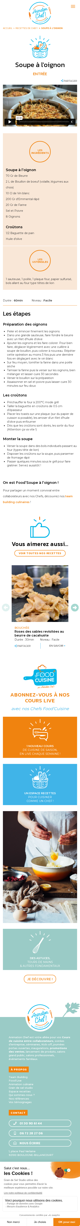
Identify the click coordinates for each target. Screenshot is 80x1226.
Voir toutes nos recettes (40, 553)
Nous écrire (29, 1143)
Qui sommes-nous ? (22, 1094)
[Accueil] (40, 13)
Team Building (18, 1077)
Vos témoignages (20, 1102)
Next (75, 607)
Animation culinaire (21, 1084)
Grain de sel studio (21, 1087)
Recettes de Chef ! (27, 28)
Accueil (7, 28)
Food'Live (15, 1080)
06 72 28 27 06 (31, 1133)
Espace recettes (20, 1091)
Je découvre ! (40, 979)
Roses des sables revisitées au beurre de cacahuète (39, 633)
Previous (6, 607)
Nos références (19, 1098)
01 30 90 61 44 (30, 1123)
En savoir (57, 645)
